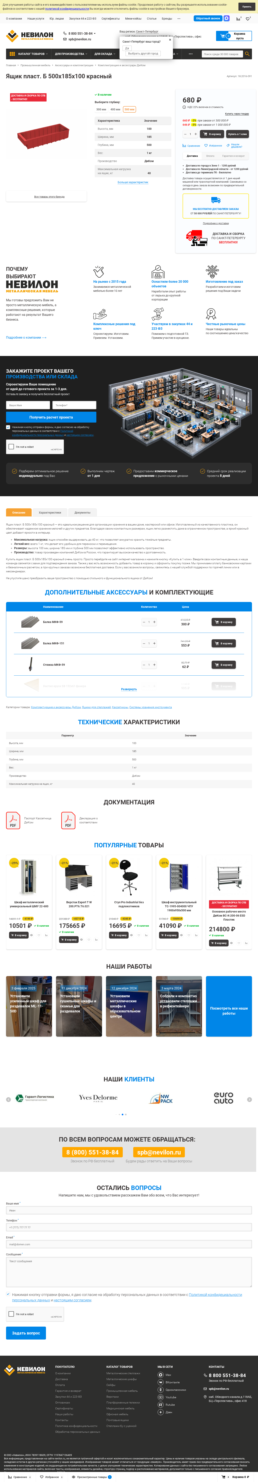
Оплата (60, 1385)
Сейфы (110, 1385)
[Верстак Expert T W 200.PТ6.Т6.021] (79, 877)
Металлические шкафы (121, 1379)
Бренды (167, 18)
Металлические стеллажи (123, 1373)
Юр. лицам (57, 18)
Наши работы (64, 1414)
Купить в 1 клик (237, 134)
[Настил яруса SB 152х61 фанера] (30, 691)
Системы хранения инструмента (150, 707)
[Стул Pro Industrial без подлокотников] (129, 877)
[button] (8, 1099)
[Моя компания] (26, 1370)
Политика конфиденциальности (76, 1425)
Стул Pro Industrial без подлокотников (129, 904)
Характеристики (50, 512)
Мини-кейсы (133, 18)
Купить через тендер (237, 113)
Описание (18, 512)
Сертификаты (111, 18)
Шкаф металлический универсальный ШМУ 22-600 (29, 904)
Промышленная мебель (122, 1390)
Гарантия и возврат (68, 1390)
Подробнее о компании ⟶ (26, 337)
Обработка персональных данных (77, 1431)
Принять (246, 6)
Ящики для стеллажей (96, 707)
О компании (14, 18)
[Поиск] (247, 54)
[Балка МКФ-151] (30, 648)
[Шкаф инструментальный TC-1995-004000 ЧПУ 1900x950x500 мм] (179, 877)
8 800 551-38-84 (81, 33)
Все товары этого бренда (49, 196)
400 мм (115, 109)
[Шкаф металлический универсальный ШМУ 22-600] (29, 877)
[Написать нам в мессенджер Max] (227, 18)
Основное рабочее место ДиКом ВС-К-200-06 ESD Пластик (229, 915)
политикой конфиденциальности (67, 8)
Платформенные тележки (123, 1402)
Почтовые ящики (117, 1420)
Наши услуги (35, 18)
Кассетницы (120, 707)
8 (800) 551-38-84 (92, 1152)
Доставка (61, 1379)
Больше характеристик (133, 182)
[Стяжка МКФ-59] (30, 670)
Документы (83, 512)
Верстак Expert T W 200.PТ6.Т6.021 (79, 904)
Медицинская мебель (120, 1408)
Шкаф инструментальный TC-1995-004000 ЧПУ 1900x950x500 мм (179, 906)
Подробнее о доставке (216, 223)
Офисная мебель (117, 1414)
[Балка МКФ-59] (30, 627)
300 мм (101, 109)
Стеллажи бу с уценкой (121, 1425)
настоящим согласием (80, 434)
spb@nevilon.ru (80, 39)
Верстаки (112, 1396)
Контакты (61, 1420)
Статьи (151, 18)
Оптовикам (62, 1402)
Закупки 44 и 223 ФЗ (82, 18)
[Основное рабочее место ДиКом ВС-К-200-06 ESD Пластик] (229, 877)
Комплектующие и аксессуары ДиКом (56, 707)
